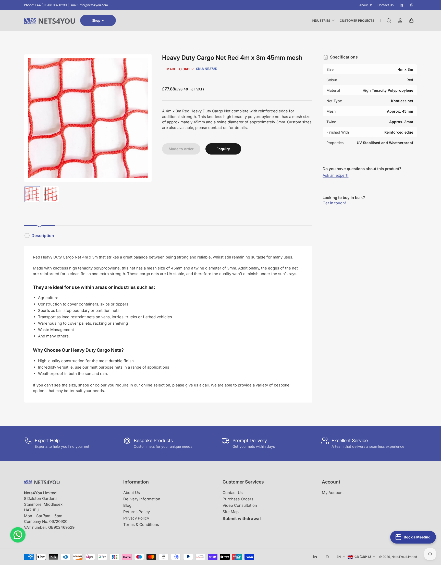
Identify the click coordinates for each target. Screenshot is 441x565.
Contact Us (385, 5)
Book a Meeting (417, 537)
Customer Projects (357, 20)
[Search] (389, 20)
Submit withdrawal (242, 518)
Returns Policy (136, 511)
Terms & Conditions (141, 524)
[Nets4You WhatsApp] (18, 535)
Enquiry (223, 149)
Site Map (231, 511)
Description (42, 235)
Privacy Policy (136, 518)
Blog (127, 505)
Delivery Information (141, 499)
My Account (333, 492)
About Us (365, 5)
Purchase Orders (238, 499)
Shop (96, 20)
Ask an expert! (335, 175)
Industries (321, 20)
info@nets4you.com (93, 5)
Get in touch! (334, 203)
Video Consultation (240, 505)
